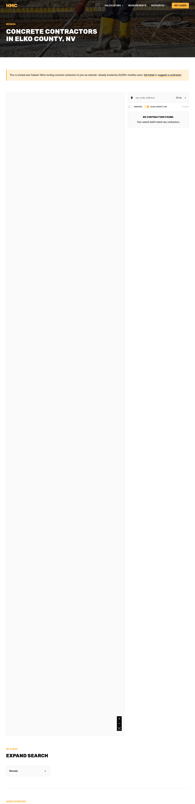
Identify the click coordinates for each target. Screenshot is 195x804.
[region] (65, 414)
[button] (114, 5)
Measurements (137, 5)
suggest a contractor (169, 75)
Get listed (149, 75)
